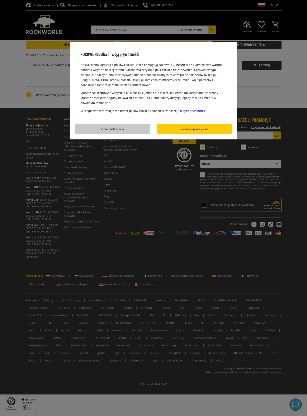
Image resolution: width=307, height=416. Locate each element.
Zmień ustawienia (112, 129)
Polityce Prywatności (192, 111)
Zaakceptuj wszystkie (194, 129)
